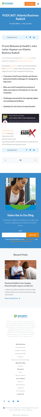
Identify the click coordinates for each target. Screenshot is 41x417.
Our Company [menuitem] (20, 378)
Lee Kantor (9, 68)
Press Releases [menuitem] (20, 391)
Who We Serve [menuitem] (20, 344)
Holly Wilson (16, 23)
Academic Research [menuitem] (20, 350)
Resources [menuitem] (20, 369)
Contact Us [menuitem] (20, 394)
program (13, 66)
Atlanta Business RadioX (25, 61)
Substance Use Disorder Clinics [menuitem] (20, 360)
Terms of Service (26, 410)
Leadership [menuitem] (20, 388)
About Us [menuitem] (20, 381)
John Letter (26, 58)
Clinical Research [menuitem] (20, 347)
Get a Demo (30, 4)
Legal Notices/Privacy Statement (20, 241)
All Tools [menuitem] (20, 366)
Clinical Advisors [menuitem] (20, 384)
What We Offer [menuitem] (20, 363)
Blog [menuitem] (20, 372)
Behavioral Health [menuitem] (20, 353)
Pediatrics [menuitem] (20, 356)
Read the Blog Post (11, 298)
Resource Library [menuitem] (20, 375)
